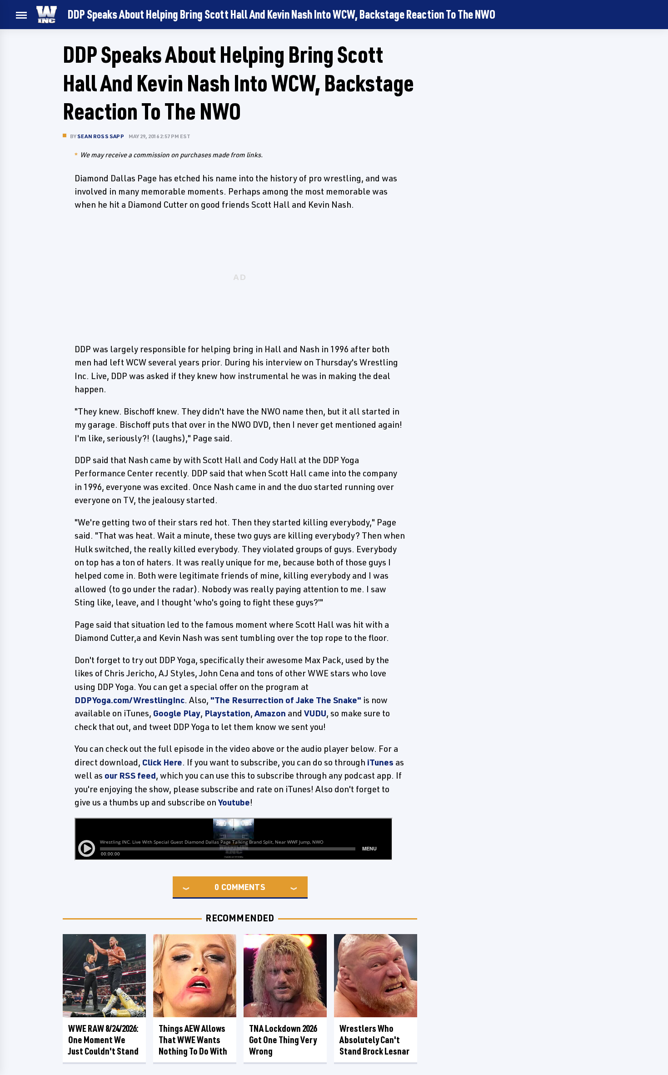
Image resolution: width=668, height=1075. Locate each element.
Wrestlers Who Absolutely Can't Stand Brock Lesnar (374, 1040)
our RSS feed (130, 775)
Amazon (270, 713)
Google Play (176, 713)
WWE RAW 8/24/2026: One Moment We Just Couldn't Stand (103, 1040)
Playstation (227, 713)
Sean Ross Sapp (100, 136)
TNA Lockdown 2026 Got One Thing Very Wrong (283, 1040)
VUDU (315, 713)
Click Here (162, 762)
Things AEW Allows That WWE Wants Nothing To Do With (193, 1040)
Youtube (234, 802)
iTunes (380, 762)
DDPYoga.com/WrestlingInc (129, 700)
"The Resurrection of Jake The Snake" (285, 700)
